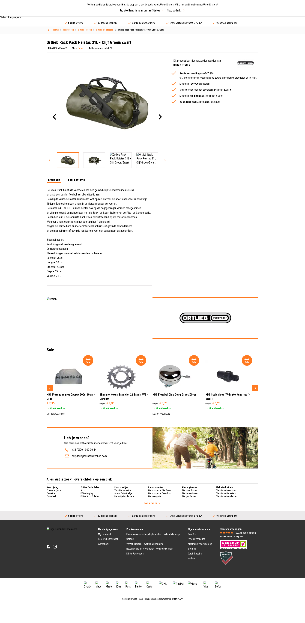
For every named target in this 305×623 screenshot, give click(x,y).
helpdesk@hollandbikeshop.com (89, 456)
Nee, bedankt (174, 10)
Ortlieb (81, 48)
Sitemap (192, 548)
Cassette (51, 493)
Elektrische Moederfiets (226, 496)
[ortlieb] (245, 63)
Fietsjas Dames (189, 496)
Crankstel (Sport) (54, 490)
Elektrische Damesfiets (226, 490)
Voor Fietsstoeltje (122, 490)
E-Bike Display (86, 493)
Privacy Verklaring (196, 539)
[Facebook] (48, 546)
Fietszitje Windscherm (124, 496)
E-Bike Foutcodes (135, 553)
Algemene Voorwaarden (200, 543)
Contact (130, 539)
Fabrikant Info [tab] (76, 180)
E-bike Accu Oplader (89, 496)
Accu (82, 490)
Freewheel (51, 496)
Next (165, 160)
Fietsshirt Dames (189, 490)
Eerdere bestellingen (108, 539)
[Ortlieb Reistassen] (49, 30)
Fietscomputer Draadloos (159, 493)
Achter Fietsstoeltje (123, 493)
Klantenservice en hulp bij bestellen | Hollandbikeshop (153, 534)
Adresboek (103, 543)
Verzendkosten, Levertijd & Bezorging (144, 543)
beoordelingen (245, 532)
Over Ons (192, 534)
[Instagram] (55, 546)
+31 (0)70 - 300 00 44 (84, 449)
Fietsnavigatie (154, 496)
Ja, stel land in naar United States (139, 10)
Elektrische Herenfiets (226, 493)
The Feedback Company (231, 536)
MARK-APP (178, 599)
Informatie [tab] (53, 180)
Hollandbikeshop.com (153, 599)
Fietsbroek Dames (190, 493)
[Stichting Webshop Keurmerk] (233, 544)
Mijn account (104, 534)
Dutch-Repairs (195, 553)
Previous (50, 160)
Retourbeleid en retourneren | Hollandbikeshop (149, 548)
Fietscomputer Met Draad (159, 490)
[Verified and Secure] (226, 557)
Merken (191, 558)
